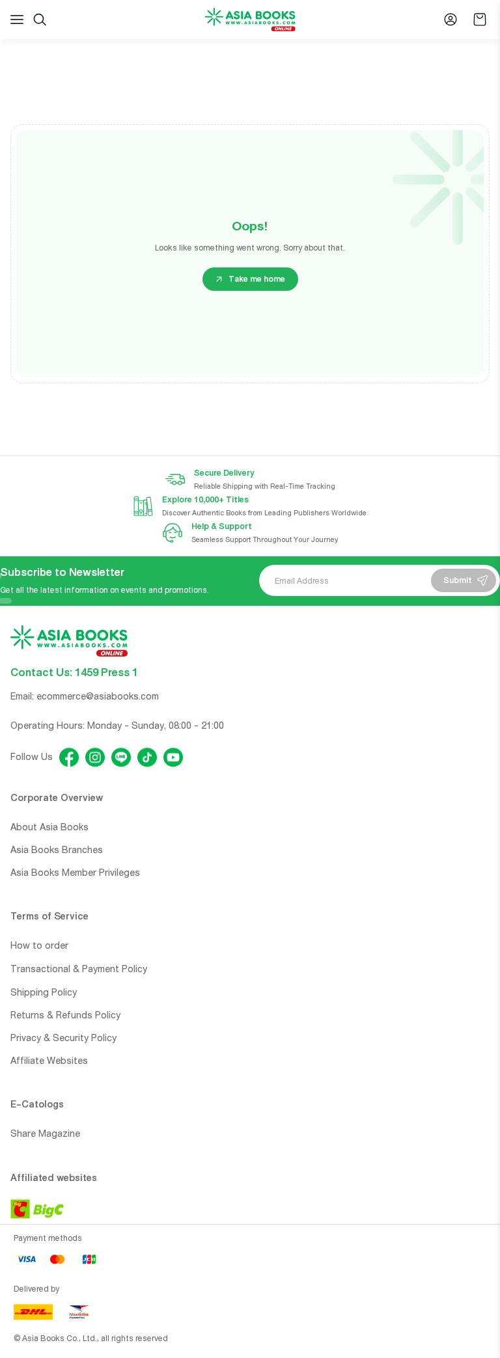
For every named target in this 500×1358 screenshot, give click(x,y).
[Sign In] (450, 19)
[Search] (39, 20)
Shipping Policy (43, 992)
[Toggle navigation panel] (16, 20)
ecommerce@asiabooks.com (97, 696)
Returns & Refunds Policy (65, 1015)
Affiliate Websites (49, 1060)
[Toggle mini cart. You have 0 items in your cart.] (480, 19)
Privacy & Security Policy (63, 1038)
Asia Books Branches (56, 850)
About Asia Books (49, 827)
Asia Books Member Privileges (75, 872)
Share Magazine (45, 1133)
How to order (39, 945)
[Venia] (250, 20)
